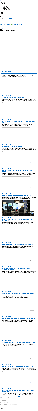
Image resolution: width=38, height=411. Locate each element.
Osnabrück (8, 404)
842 (17, 396)
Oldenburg (11, 404)
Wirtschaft (6, 7)
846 (23, 396)
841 (16, 396)
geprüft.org (15, 404)
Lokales (4, 2)
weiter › (26, 396)
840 (15, 396)
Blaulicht (4, 3)
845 (21, 396)
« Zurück (9, 396)
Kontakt (3, 399)
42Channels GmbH (10, 402)
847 (24, 396)
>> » (28, 396)
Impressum (6, 8)
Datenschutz (7, 9)
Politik (5, 6)
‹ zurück (12, 396)
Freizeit (4, 4)
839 (14, 396)
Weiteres (4, 5)
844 (20, 396)
